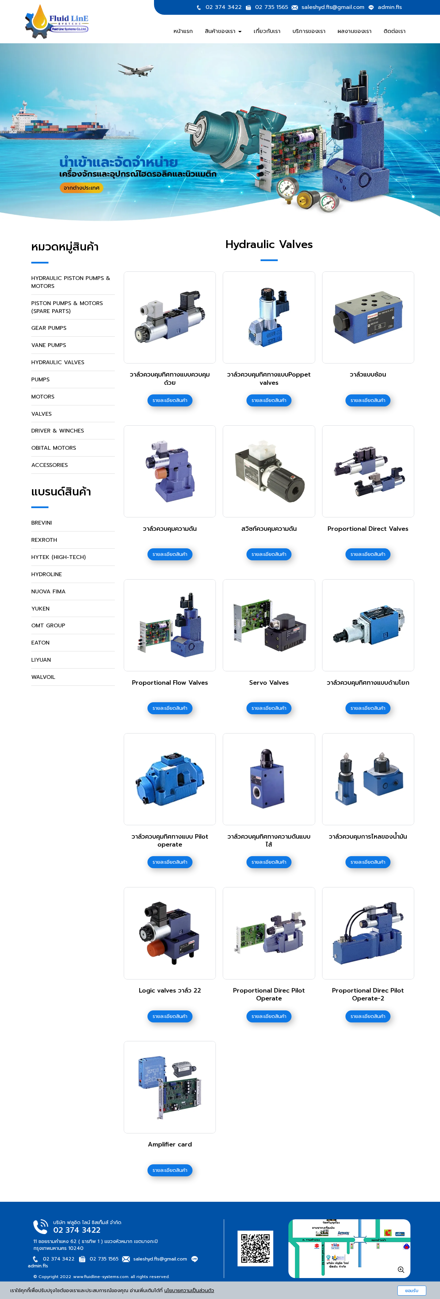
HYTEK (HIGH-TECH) (58, 557)
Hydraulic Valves (57, 362)
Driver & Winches (57, 431)
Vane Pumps (48, 345)
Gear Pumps (48, 328)
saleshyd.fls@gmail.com (332, 7)
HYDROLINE (46, 574)
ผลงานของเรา (355, 31)
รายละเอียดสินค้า (170, 400)
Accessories (49, 465)
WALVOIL (43, 677)
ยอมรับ (411, 1290)
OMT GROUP (48, 625)
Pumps (40, 380)
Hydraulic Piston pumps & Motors (70, 282)
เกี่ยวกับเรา (267, 31)
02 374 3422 (224, 7)
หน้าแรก (183, 31)
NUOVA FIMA (48, 591)
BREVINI (41, 523)
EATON (40, 643)
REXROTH (44, 540)
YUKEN (40, 609)
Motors (42, 397)
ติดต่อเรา (395, 31)
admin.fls (390, 7)
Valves (41, 414)
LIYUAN (41, 660)
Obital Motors (53, 448)
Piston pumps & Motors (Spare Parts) (67, 307)
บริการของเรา (309, 31)
